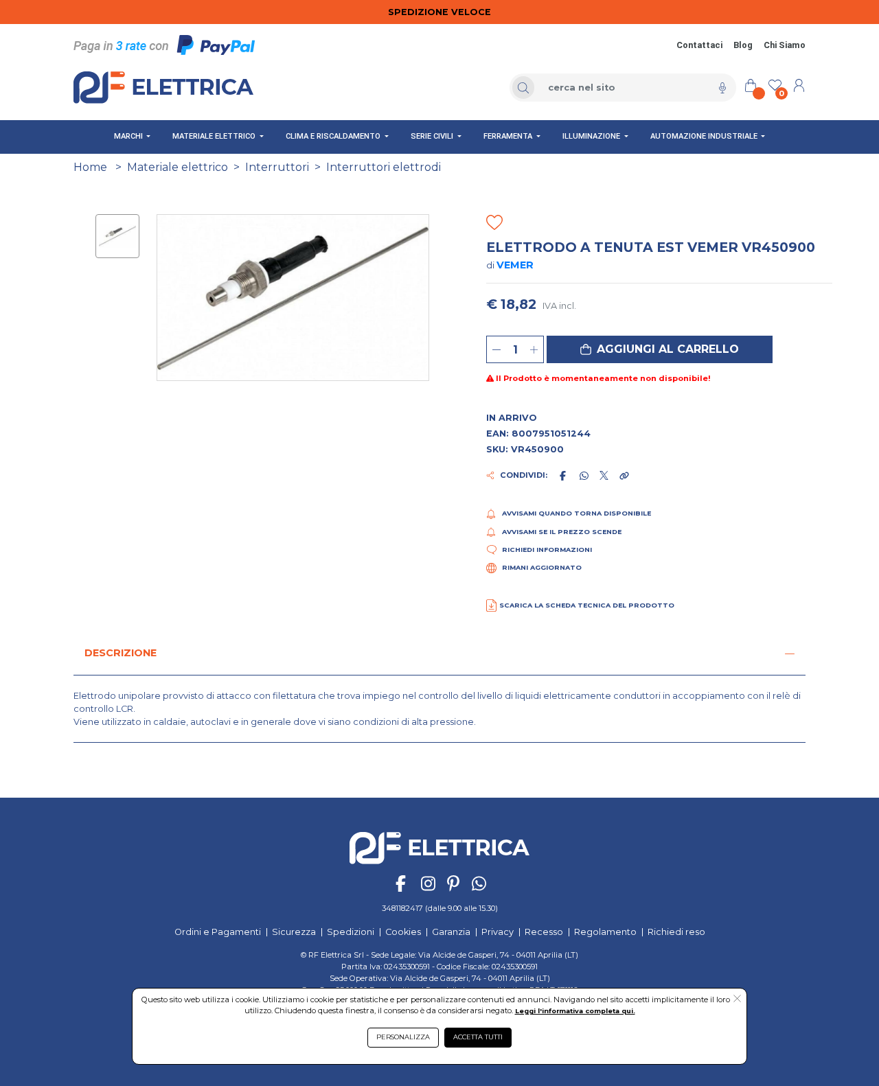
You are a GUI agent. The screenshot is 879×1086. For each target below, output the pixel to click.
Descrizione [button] (120, 653)
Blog (743, 45)
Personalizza (403, 1037)
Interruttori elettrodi (383, 167)
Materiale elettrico (177, 167)
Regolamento (605, 932)
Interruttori (277, 167)
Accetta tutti (478, 1037)
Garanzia (451, 932)
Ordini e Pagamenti (217, 932)
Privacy (497, 932)
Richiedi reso (676, 932)
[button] (660, 349)
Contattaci (699, 45)
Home (90, 167)
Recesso (544, 932)
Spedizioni (350, 932)
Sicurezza (294, 932)
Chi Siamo (785, 45)
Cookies (403, 932)
